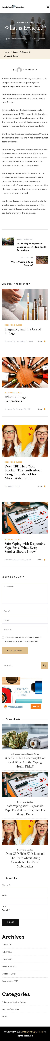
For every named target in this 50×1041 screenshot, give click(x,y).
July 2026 (7, 944)
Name (6, 885)
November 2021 (9, 966)
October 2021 (8, 973)
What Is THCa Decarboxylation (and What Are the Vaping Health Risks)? (25, 762)
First (4, 895)
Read (40, 341)
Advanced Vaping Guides (22, 754)
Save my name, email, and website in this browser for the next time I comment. (23, 639)
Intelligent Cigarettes (32, 1031)
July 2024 (7, 952)
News (36, 754)
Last (4, 906)
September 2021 (10, 981)
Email (6, 910)
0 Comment (39, 39)
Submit (10, 922)
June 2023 (7, 959)
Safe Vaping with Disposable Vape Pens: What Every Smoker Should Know (25, 547)
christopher (30, 70)
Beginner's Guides (24, 23)
